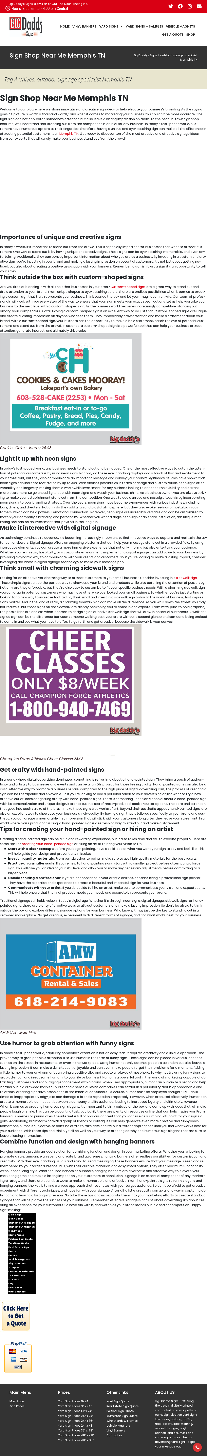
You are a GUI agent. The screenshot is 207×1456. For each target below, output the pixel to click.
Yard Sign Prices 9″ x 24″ (75, 1406)
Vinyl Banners (84, 26)
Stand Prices (16, 1235)
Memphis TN (68, 133)
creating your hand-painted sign (47, 844)
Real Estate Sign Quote (18, 1249)
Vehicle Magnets (180, 26)
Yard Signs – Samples (144, 26)
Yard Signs (108, 26)
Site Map (13, 1279)
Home (65, 26)
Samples (13, 1267)
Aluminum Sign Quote (122, 1416)
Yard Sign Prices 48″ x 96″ (76, 1440)
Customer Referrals (21, 1271)
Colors (12, 1255)
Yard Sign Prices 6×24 (73, 1401)
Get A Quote (172, 34)
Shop (190, 34)
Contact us (15, 1287)
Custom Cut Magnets (22, 1226)
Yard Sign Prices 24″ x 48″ (76, 1426)
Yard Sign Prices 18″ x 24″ (75, 1411)
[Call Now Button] (197, 1447)
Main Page (15, 1214)
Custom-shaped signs (128, 287)
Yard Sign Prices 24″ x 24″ (75, 1416)
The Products (16, 1275)
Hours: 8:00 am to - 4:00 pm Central (39, 8)
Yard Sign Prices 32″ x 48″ (75, 1430)
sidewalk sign (186, 578)
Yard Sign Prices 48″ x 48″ (76, 1435)
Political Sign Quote (20, 1239)
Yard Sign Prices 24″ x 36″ (75, 1421)
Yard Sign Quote (18, 1243)
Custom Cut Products (22, 1222)
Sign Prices (15, 1230)
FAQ (10, 1283)
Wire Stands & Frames (122, 1421)
